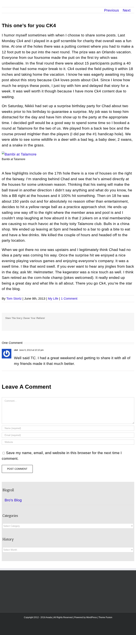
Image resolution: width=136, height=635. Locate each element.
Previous (111, 10)
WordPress (91, 617)
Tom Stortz (14, 298)
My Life (53, 298)
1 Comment (69, 298)
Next (127, 10)
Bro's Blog (13, 500)
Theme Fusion (105, 617)
